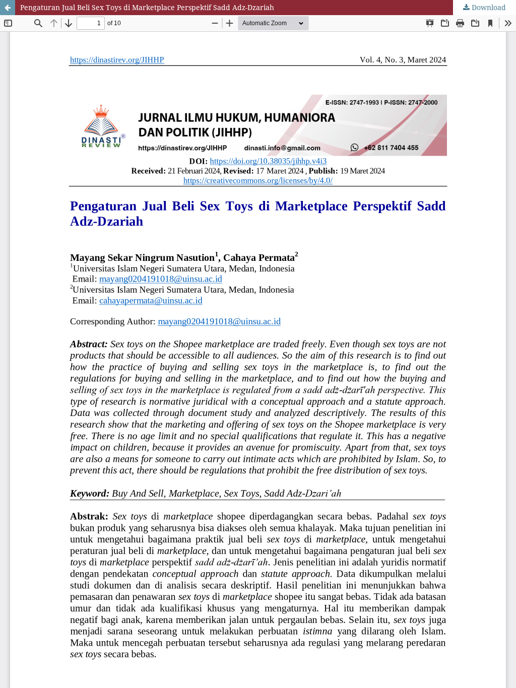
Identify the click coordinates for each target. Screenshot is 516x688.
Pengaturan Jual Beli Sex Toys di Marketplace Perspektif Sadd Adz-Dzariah (147, 7)
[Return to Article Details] (7, 7)
